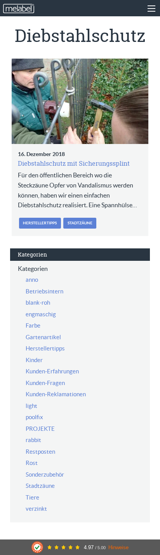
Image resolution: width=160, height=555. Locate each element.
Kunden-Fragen (45, 383)
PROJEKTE (40, 428)
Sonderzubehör (45, 474)
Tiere (32, 497)
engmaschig (41, 314)
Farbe (33, 325)
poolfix (34, 417)
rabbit (33, 440)
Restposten (40, 451)
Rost (32, 463)
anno (32, 279)
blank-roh (38, 302)
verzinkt (36, 508)
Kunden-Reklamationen (56, 394)
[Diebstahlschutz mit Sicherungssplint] (80, 101)
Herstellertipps (40, 223)
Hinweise (118, 547)
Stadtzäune (80, 223)
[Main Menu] (151, 8)
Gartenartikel (43, 337)
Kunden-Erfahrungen (52, 371)
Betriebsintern (44, 291)
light (31, 405)
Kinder (34, 360)
